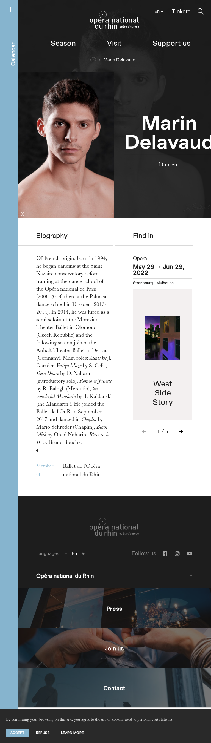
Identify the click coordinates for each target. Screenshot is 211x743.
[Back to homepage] (114, 20)
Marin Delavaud (119, 59)
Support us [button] (171, 43)
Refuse (42, 733)
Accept (17, 733)
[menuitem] (157, 11)
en (157, 11)
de (82, 553)
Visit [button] (114, 43)
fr (67, 553)
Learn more (72, 733)
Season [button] (63, 43)
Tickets (181, 11)
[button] (201, 11)
